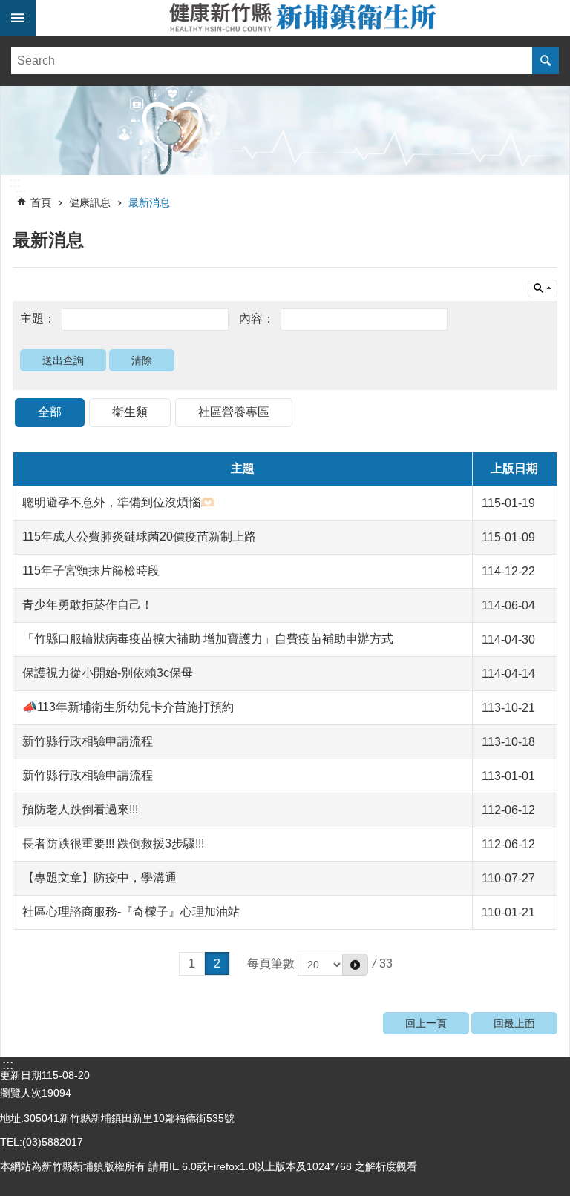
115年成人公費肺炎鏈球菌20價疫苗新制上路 (139, 536)
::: (14, 182)
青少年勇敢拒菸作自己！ (87, 604)
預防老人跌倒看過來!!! (80, 809)
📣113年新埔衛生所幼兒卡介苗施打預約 (128, 707)
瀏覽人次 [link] (21, 1093)
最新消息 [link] (149, 202)
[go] (355, 965)
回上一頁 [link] (426, 1023)
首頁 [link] (40, 202)
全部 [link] (50, 412)
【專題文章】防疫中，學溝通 (99, 877)
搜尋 (545, 60)
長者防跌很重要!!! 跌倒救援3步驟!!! (113, 843)
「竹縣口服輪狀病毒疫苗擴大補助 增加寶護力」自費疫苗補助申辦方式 (207, 638)
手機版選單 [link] (18, 18)
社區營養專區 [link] (233, 412)
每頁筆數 (272, 963)
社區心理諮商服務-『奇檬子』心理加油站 (131, 911)
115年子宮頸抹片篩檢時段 (91, 570)
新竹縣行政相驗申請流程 (87, 741)
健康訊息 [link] (90, 202)
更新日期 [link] (21, 1075)
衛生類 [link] (130, 412)
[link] (285, 130)
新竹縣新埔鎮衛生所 (303, 18)
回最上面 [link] (514, 1023)
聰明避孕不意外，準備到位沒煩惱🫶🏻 (118, 502)
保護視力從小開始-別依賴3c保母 (107, 673)
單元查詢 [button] (542, 288)
